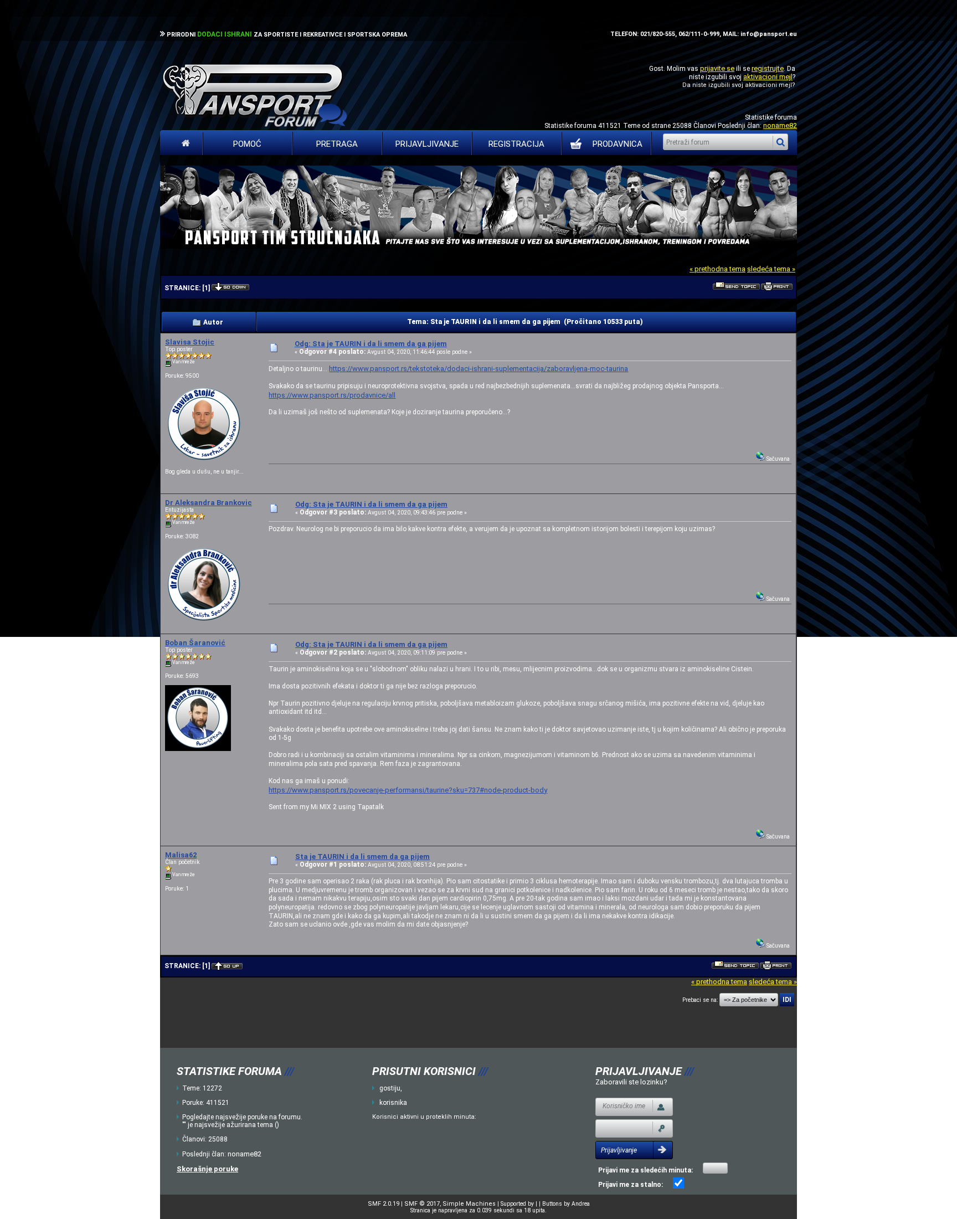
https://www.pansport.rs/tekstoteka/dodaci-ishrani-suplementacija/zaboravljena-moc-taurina (478, 368)
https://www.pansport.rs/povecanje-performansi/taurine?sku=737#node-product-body (408, 790)
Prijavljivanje (427, 144)
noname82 (780, 125)
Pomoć (247, 144)
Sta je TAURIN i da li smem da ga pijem (362, 856)
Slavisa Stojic (189, 342)
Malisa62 (181, 855)
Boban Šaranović (195, 643)
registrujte (768, 68)
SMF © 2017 (422, 1203)
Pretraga (337, 144)
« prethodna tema (717, 269)
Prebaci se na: (700, 1000)
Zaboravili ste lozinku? (631, 1082)
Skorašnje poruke (207, 1169)
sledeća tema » (771, 269)
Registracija (516, 144)
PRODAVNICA (617, 144)
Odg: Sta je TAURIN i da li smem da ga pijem (371, 344)
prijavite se (717, 68)
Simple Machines (469, 1203)
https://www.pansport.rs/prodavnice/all (332, 395)
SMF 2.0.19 (383, 1203)
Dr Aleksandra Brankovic (208, 502)
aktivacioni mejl (768, 77)
